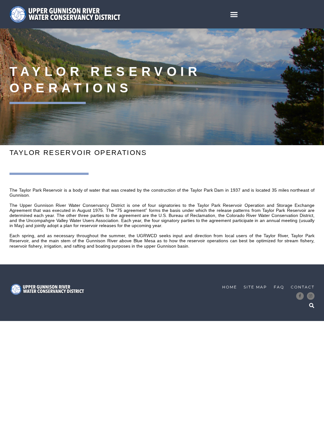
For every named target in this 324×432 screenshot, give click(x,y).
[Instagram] (311, 296)
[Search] (311, 305)
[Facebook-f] (300, 296)
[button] (234, 14)
